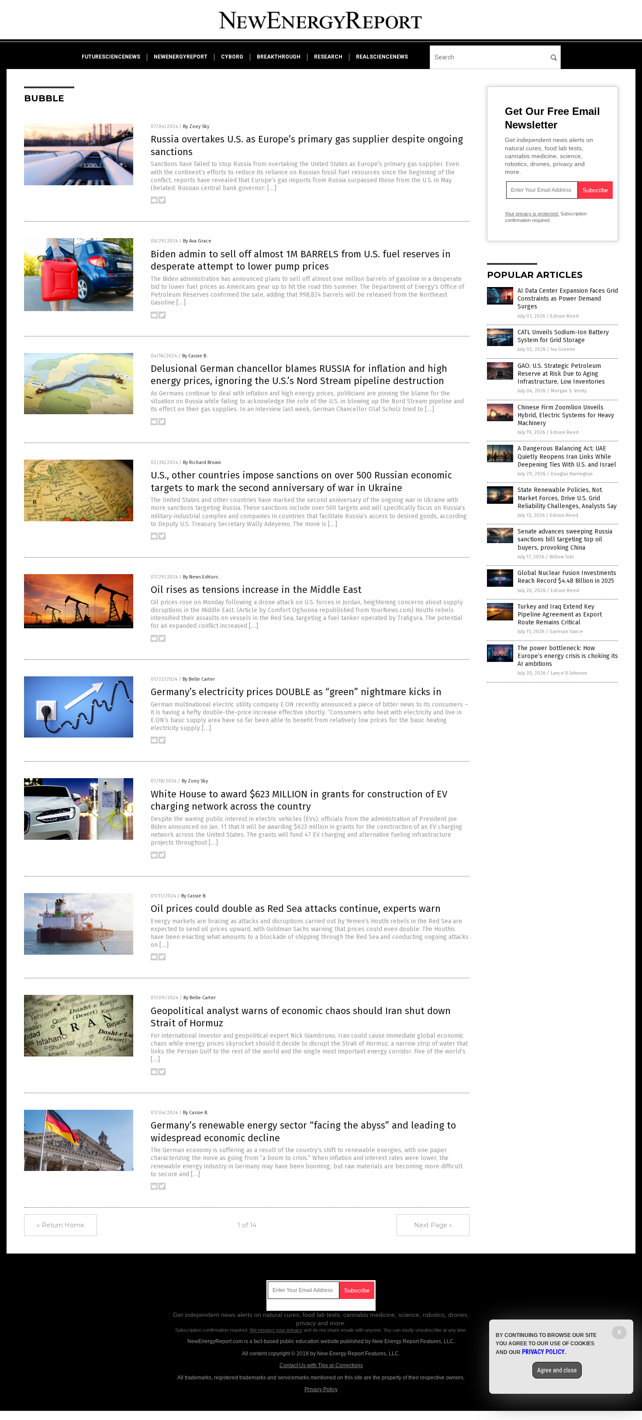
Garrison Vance (566, 631)
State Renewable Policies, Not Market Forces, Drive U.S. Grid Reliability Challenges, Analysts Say (567, 497)
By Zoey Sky (196, 126)
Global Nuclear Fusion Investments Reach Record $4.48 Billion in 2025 (567, 577)
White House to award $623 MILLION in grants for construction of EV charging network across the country (299, 800)
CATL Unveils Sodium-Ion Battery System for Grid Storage (563, 336)
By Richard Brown (202, 462)
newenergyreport (180, 57)
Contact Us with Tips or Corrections (321, 1365)
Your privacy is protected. (532, 213)
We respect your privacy (276, 1330)
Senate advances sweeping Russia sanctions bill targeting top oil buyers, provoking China (565, 539)
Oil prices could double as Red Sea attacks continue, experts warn (296, 908)
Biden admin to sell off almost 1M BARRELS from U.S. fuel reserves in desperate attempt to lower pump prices (301, 260)
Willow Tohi (561, 557)
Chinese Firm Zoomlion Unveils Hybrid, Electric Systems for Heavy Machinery (566, 415)
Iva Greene (563, 349)
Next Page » (433, 1225)
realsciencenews (382, 57)
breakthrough (278, 57)
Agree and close (557, 1370)
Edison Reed (564, 316)
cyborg (232, 57)
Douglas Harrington (572, 474)
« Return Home (60, 1225)
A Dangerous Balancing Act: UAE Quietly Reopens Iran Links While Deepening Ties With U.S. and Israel (567, 456)
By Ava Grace (197, 241)
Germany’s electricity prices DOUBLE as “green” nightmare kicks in (296, 692)
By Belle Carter (199, 679)
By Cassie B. (194, 356)
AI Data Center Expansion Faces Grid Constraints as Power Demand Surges (568, 298)
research (328, 57)
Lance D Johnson (569, 673)
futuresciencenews (111, 57)
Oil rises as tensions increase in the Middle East (256, 590)
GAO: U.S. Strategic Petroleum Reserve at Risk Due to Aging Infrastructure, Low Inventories (561, 373)
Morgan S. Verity (569, 391)
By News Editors (200, 577)
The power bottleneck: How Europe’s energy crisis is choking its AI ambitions (568, 656)
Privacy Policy (321, 1389)
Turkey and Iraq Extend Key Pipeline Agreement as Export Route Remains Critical (560, 614)
